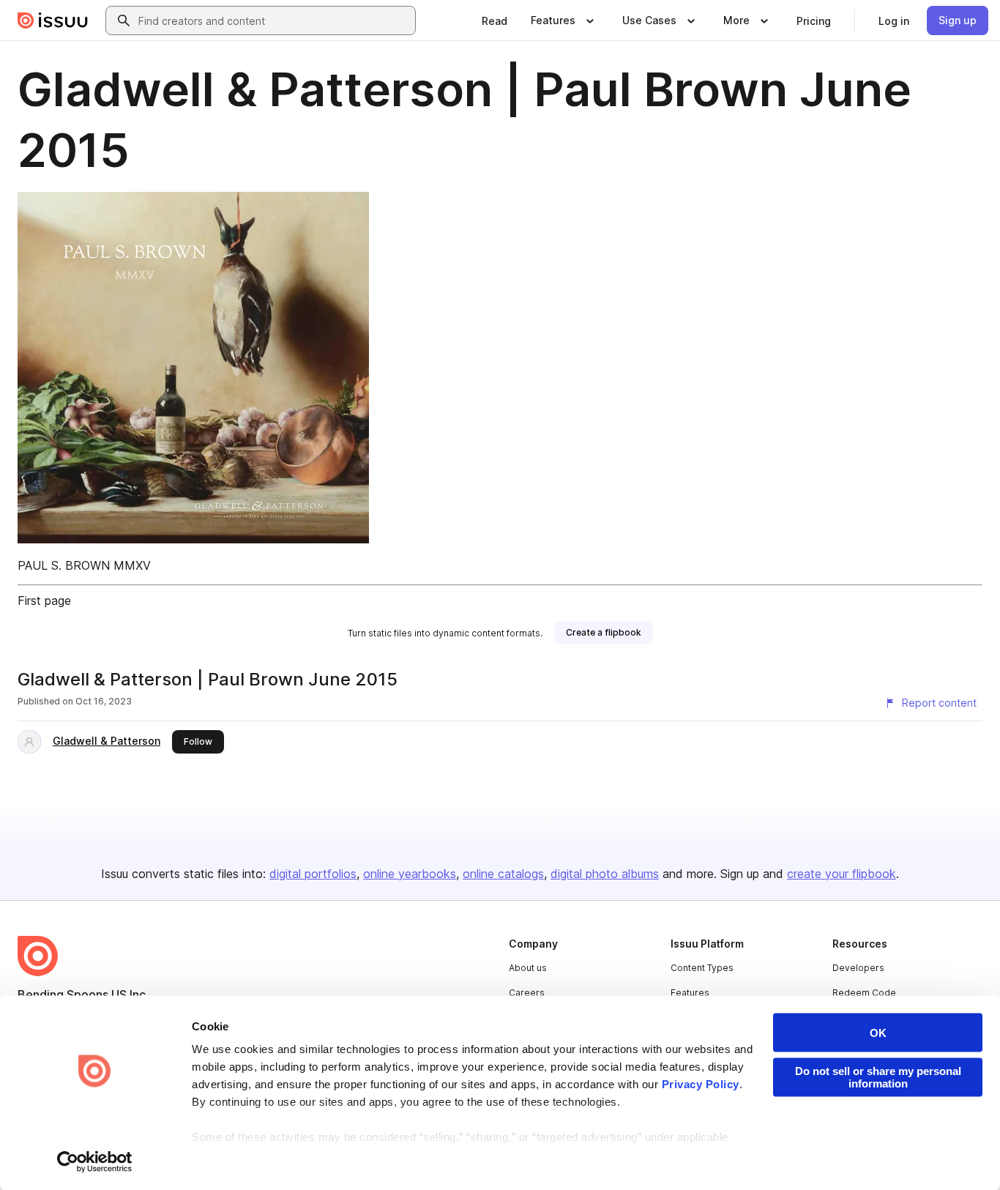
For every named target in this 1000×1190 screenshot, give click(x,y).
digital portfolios (313, 873)
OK (878, 1033)
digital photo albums (605, 873)
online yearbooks (409, 873)
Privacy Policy (700, 1084)
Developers (858, 967)
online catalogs (503, 873)
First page (44, 600)
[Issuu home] (53, 20)
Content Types (702, 967)
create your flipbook (841, 873)
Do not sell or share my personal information (878, 1077)
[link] (494, 20)
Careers (527, 992)
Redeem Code (864, 992)
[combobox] (273, 20)
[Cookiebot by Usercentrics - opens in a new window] (95, 1161)
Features (690, 992)
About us (528, 967)
